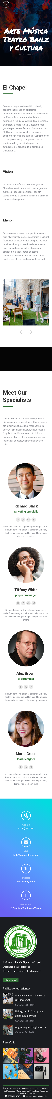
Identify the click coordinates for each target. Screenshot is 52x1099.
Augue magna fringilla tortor (30, 1027)
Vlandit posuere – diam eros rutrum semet (30, 997)
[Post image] (8, 998)
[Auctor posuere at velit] (41, 1056)
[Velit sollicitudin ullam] (10, 1056)
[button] (22, 332)
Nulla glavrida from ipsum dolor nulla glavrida (29, 1013)
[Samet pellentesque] (26, 1071)
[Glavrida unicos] (41, 1071)
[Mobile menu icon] (46, 4)
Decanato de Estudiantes (20, 1088)
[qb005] (26, 302)
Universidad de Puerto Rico (27, 1091)
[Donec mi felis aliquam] (26, 1056)
